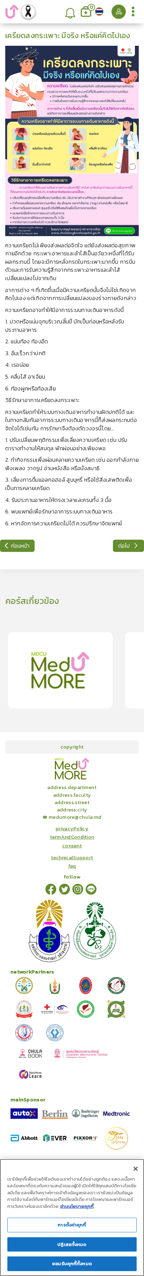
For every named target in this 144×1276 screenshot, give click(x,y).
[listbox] (70, 12)
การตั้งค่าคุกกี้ (72, 1225)
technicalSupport (72, 857)
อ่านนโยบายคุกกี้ (77, 1206)
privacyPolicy (72, 828)
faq (72, 865)
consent (72, 845)
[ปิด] (135, 1168)
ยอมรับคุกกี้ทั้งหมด (72, 1263)
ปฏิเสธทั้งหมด (71, 1244)
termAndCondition (72, 836)
